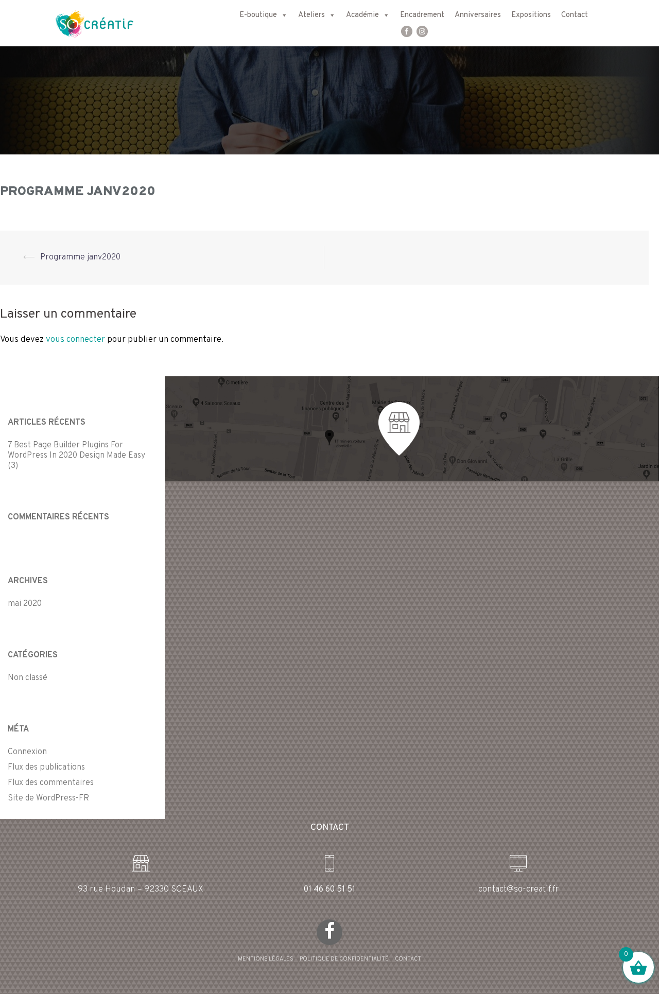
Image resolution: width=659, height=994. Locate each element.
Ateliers (311, 15)
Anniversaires (478, 15)
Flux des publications (46, 767)
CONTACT (408, 959)
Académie (362, 15)
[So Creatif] (85, 23)
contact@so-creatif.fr (518, 889)
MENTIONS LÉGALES (265, 959)
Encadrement (422, 15)
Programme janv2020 (80, 257)
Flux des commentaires (51, 783)
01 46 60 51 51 (329, 889)
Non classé (27, 678)
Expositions (531, 15)
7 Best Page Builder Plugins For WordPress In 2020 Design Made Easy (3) (76, 455)
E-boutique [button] (258, 15)
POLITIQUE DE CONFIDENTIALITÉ (344, 959)
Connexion (27, 752)
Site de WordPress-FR (48, 798)
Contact (574, 15)
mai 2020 (25, 604)
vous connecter (75, 339)
